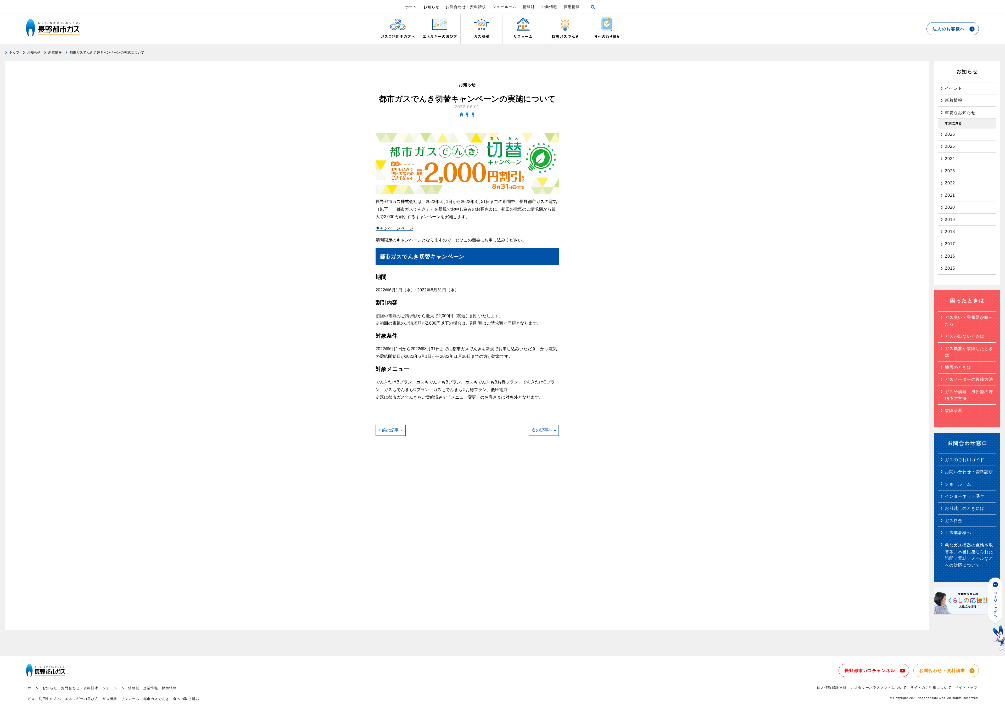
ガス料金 (953, 520)
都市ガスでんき (156, 699)
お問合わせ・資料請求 (466, 7)
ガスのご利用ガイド (964, 459)
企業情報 (549, 7)
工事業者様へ (958, 532)
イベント (953, 88)
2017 (950, 244)
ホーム (411, 7)
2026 (950, 134)
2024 (950, 158)
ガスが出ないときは (964, 336)
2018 (950, 231)
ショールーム (504, 7)
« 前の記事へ (390, 430)
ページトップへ (996, 614)
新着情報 (55, 52)
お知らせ (431, 7)
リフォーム (130, 699)
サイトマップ (966, 688)
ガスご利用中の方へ (44, 699)
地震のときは (958, 367)
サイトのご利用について (930, 688)
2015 (950, 268)
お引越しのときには (964, 508)
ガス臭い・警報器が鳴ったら (969, 320)
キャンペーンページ (394, 228)
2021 (950, 195)
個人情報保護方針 (832, 688)
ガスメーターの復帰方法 (969, 379)
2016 (950, 256)
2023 (950, 171)
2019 (950, 219)
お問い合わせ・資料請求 (969, 472)
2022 (950, 183)
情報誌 (529, 7)
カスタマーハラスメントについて (878, 688)
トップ (14, 52)
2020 (950, 207)
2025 (950, 146)
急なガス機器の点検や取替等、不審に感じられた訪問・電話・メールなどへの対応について (969, 555)
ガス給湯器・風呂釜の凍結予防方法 (969, 395)
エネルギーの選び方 (82, 699)
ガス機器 (109, 699)
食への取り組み (186, 699)
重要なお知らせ (960, 112)
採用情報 (572, 7)
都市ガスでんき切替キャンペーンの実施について (106, 52)
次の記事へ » (544, 430)
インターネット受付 (964, 496)
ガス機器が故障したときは (969, 352)
